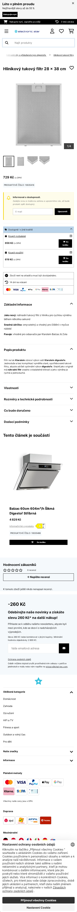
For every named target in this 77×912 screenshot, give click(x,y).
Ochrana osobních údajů (19, 659)
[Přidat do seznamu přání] (71, 68)
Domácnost (9, 698)
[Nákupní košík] (71, 31)
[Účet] (52, 31)
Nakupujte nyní (10, 14)
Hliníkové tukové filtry (64, 55)
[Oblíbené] (61, 31)
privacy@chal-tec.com (57, 667)
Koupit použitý (15, 252)
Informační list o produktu (21, 526)
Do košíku (66, 243)
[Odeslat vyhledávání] (6, 42)
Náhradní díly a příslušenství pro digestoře (26, 55)
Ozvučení (8, 713)
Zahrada (7, 706)
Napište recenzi (39, 577)
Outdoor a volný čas (14, 734)
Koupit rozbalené (17, 236)
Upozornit (62, 211)
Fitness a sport (11, 727)
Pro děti (7, 741)
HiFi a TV (8, 720)
